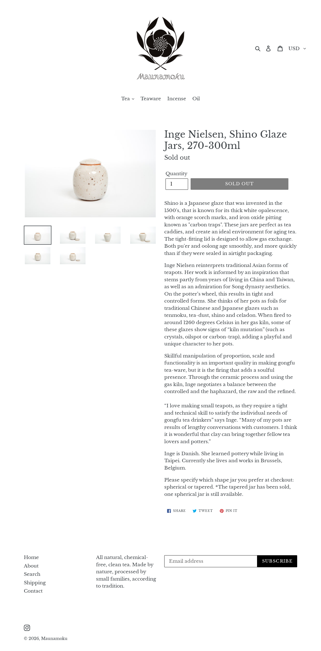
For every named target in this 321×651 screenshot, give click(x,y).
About (31, 566)
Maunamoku (54, 638)
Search (32, 574)
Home (31, 557)
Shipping (35, 583)
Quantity (176, 173)
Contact (33, 591)
